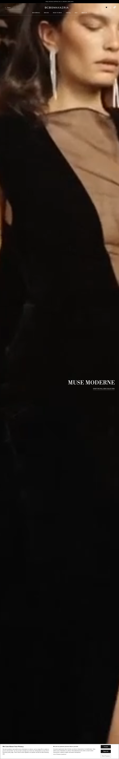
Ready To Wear (57, 12)
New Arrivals (36, 12)
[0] (113, 7)
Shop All (68, 12)
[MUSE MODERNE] (59, 381)
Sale (76, 12)
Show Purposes (106, 756)
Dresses (46, 12)
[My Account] (110, 7)
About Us (84, 12)
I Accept (106, 746)
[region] (59, 751)
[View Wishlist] (106, 7)
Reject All (105, 751)
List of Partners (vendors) (59, 754)
